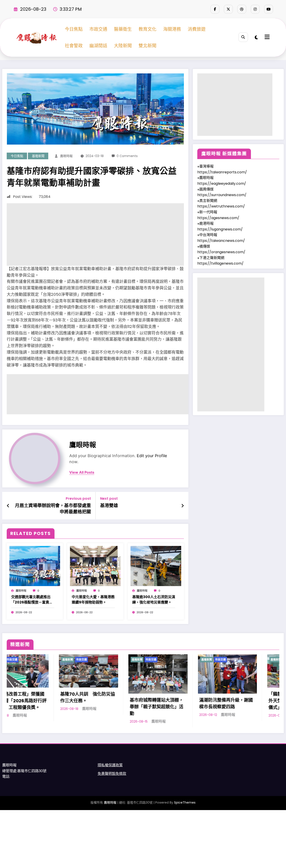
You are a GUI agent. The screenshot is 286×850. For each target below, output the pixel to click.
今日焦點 (74, 29)
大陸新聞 (123, 46)
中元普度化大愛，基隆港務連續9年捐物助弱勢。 (93, 599)
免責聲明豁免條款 (112, 775)
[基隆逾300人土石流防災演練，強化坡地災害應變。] (155, 565)
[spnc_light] (256, 37)
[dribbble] (241, 9)
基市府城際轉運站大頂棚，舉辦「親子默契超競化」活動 (83, 707)
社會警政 (74, 46)
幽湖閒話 (98, 46)
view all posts (81, 472)
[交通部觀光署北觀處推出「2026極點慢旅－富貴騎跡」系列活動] (34, 565)
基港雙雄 (109, 505)
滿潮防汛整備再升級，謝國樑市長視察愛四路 (152, 703)
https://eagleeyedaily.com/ (221, 183)
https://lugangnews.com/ (220, 229)
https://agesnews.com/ (218, 217)
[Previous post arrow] (8, 505)
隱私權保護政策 (110, 766)
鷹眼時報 (66, 156)
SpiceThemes (185, 804)
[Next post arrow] (182, 505)
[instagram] (255, 9)
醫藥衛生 (123, 29)
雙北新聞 (147, 46)
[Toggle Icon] (267, 37)
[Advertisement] (95, 234)
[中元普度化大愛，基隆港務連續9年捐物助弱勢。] (95, 565)
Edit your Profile (152, 455)
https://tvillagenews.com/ (220, 263)
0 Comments (127, 156)
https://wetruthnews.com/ (221, 206)
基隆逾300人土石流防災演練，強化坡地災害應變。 (153, 599)
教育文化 (147, 29)
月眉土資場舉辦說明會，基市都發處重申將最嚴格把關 (53, 508)
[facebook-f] (214, 9)
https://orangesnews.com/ (221, 252)
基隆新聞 (38, 156)
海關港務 (172, 29)
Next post (109, 498)
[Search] (243, 37)
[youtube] (268, 9)
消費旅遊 (197, 29)
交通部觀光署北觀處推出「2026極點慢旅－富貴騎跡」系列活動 (32, 599)
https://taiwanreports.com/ (222, 172)
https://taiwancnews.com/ (221, 240)
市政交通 (98, 29)
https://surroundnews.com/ (221, 194)
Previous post (78, 498)
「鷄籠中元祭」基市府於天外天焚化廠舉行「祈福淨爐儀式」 (222, 701)
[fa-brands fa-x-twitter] (228, 9)
